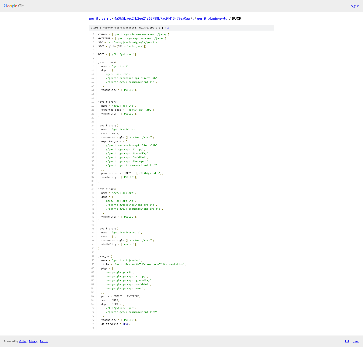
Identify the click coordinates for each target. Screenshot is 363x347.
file (166, 27)
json (356, 341)
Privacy (33, 341)
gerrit (93, 18)
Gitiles (22, 341)
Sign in (355, 6)
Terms (44, 341)
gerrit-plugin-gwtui (212, 18)
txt (347, 341)
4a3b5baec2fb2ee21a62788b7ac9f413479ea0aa (152, 18)
